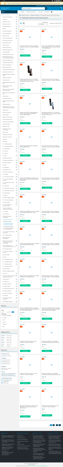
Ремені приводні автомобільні (6, 238)
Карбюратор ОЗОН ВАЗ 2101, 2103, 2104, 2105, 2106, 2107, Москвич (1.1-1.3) (8, 448)
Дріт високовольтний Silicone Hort (9, 93)
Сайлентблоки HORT (7, 98)
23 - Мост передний (7, 162)
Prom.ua (37, 463)
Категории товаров (6, 14)
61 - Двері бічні (6, 167)
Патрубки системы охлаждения (7, 129)
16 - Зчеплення (6, 185)
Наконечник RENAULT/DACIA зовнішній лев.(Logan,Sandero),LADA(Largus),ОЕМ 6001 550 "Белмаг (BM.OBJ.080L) (29, 309)
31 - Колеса (5, 195)
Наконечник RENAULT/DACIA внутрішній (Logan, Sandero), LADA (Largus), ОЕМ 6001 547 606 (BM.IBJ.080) (51, 47)
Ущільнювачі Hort (6, 104)
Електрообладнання (7, 31)
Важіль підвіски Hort (7, 67)
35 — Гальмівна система (8, 259)
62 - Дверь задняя (6, 286)
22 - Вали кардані (6, 192)
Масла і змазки (6, 45)
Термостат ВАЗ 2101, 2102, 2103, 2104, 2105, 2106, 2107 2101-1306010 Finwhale (39, 445)
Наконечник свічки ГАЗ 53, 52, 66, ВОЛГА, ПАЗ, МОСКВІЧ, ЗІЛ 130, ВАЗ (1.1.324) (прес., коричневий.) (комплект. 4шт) (29, 80)
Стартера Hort (6, 96)
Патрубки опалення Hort (8, 71)
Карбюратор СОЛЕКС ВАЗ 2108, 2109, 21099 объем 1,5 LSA (8, 444)
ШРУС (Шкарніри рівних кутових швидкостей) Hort (8, 57)
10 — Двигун (5, 151)
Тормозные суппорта (7, 136)
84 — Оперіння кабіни (7, 235)
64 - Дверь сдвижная (7, 290)
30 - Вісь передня (6, 268)
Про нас (41, 11)
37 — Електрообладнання (8, 146)
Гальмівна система (7, 26)
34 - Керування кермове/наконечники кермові (8, 224)
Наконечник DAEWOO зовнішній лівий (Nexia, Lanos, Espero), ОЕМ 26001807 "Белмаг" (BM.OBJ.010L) (28, 113)
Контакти (47, 11)
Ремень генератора (7, 112)
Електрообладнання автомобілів (7, 217)
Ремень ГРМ (5, 132)
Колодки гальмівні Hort (8, 60)
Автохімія (5, 141)
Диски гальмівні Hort (7, 64)
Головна (22, 11)
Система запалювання (7, 38)
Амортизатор (5, 110)
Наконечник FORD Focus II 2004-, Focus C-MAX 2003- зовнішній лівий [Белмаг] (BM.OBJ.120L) (29, 406)
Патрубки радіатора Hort (8, 62)
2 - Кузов (4, 257)
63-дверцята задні (6, 169)
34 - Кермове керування (34, 15)
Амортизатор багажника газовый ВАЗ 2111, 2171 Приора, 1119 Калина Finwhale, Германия (39, 450)
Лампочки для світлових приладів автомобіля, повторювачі (8, 242)
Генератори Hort (6, 80)
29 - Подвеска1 (6, 281)
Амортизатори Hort (7, 47)
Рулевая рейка (6, 114)
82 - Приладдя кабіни (7, 248)
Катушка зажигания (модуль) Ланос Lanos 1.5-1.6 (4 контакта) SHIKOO (55, 448)
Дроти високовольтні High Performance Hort (8, 90)
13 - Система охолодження (8, 176)
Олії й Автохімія (6, 254)
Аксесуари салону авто (7, 40)
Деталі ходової (6, 35)
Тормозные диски (6, 124)
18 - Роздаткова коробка (8, 172)
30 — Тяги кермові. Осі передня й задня (7, 205)
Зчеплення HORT (6, 52)
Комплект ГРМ (6, 126)
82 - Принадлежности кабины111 (7, 298)
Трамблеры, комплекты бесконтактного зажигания (23, 448)
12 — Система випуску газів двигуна (8, 183)
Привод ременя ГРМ (7, 158)
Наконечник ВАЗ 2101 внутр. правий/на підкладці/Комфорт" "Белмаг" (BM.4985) (51, 178)
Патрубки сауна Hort (7, 77)
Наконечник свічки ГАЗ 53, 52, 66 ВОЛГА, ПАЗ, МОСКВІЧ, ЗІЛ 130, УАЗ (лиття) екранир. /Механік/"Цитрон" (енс (51, 113)
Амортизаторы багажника (8, 121)
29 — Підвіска (5, 174)
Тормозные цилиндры (7, 117)
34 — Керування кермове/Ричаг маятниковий (8, 228)
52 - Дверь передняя (7, 283)
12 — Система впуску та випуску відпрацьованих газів (9, 246)
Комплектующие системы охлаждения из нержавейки (9, 107)
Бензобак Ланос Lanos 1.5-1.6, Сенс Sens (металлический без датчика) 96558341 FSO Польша (55, 452)
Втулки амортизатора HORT (8, 69)
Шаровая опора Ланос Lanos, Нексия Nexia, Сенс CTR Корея (55, 444)
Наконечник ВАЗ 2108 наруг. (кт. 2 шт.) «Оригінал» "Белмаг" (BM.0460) (50, 406)
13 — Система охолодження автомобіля (8, 232)
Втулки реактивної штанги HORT (8, 101)
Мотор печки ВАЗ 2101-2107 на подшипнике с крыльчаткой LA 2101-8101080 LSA (39, 441)
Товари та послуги (30, 11)
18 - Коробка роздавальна (8, 160)
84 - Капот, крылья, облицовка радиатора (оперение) (9, 276)
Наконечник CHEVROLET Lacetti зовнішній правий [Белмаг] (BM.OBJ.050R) (29, 244)
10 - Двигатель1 (6, 279)
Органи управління (7, 33)
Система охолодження (7, 17)
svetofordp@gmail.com (7, 380)
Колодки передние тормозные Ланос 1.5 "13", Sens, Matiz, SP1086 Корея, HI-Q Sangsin (55, 437)
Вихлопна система (7, 24)
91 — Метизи (5, 153)
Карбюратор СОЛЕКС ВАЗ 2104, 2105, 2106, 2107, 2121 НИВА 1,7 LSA (8, 437)
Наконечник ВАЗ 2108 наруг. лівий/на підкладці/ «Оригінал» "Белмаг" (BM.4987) (51, 146)
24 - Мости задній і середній (8, 197)
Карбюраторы (20, 435)
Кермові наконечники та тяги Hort (9, 83)
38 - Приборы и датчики (8, 301)
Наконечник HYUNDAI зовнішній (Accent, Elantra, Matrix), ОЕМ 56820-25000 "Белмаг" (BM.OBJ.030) (29, 179)
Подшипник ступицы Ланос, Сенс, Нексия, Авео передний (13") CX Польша (55, 441)
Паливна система (6, 21)
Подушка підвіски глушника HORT (9, 75)
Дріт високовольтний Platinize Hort (7, 86)
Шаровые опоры (20, 444)
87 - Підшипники (6, 148)
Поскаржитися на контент (32, 465)
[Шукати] (46, 8)
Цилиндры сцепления (7, 134)
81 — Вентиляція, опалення (8, 188)
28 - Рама (4, 165)
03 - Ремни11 (5, 295)
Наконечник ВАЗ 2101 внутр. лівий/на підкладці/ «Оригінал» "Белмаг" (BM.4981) (51, 80)
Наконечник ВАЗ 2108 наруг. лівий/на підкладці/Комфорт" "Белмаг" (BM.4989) (50, 276)
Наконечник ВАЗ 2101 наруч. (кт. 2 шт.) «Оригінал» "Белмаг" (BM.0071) (28, 374)
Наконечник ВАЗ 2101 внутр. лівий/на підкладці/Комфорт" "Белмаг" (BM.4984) (50, 212)
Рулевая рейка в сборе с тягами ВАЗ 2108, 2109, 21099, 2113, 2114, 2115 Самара (39, 457)
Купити (26, 55)
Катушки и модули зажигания (23, 446)
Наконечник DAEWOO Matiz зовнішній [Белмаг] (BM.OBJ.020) (28, 146)
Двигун (4, 28)
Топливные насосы (21, 437)
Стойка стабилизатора (7, 119)
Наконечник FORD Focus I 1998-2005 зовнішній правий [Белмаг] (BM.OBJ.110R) (51, 374)
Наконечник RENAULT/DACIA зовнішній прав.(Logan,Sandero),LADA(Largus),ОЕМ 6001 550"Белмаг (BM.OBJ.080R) (51, 309)
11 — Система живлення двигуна (8, 179)
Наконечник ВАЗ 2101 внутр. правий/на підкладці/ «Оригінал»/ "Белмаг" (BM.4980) (29, 46)
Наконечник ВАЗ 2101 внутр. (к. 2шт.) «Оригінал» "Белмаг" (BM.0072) (28, 342)
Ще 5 (4, 326)
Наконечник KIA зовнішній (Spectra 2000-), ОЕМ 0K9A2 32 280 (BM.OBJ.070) (29, 276)
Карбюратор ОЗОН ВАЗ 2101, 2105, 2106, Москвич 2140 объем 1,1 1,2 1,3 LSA (8, 441)
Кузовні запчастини (7, 42)
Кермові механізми (7, 221)
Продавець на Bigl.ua (31, 464)
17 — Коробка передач (7, 143)
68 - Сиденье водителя (7, 293)
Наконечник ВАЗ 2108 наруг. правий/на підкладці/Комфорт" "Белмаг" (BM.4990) (51, 244)
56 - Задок (5, 155)
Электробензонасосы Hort (8, 54)
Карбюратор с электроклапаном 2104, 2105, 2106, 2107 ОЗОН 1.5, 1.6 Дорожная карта (8, 453)
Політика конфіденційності (42, 465)
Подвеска (5, 139)
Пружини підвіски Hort (8, 49)
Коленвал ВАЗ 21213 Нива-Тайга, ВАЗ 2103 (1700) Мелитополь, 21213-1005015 (38, 437)
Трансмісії (5, 19)
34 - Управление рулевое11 (8, 288)
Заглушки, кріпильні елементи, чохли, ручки (8, 208)
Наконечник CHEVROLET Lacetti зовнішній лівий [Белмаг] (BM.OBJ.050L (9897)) (29, 212)
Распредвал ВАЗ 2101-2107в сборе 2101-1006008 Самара (38, 454)
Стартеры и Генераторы (22, 439)
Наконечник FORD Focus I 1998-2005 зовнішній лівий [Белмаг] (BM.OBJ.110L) (50, 342)
